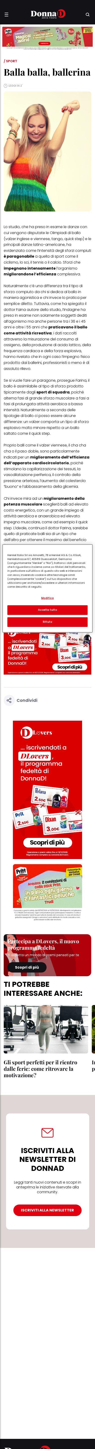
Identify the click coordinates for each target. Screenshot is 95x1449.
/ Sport (10, 61)
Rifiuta (47, 622)
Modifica (47, 598)
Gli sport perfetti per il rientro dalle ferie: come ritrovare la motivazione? (40, 1069)
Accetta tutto (47, 610)
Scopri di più (27, 967)
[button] (6, 14)
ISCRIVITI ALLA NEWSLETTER (47, 1210)
